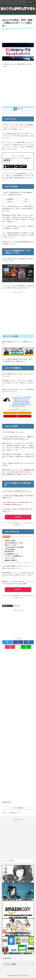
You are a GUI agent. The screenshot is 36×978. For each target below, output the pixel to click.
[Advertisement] (18, 36)
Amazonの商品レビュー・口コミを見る (17, 409)
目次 (19, 109)
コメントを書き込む (18, 807)
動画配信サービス (8, 605)
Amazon (17, 412)
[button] (32, 861)
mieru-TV (18, 517)
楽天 (17, 416)
